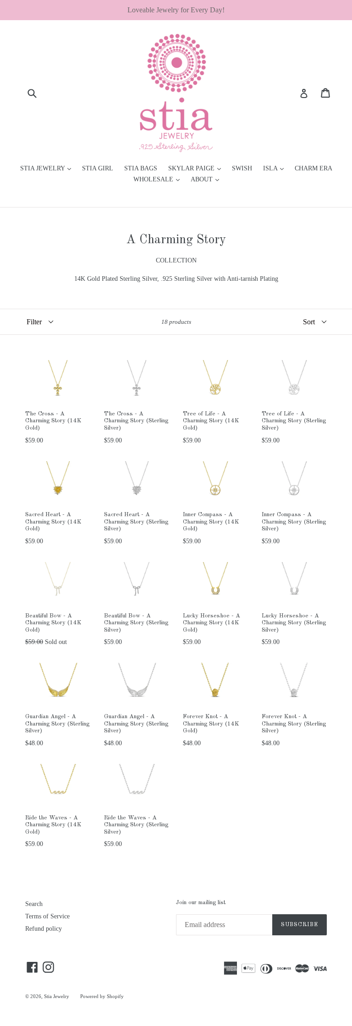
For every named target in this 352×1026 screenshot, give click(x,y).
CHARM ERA (313, 168)
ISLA (275, 168)
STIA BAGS (140, 168)
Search (34, 903)
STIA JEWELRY (48, 168)
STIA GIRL (97, 168)
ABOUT (207, 179)
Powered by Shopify (102, 996)
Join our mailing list (201, 903)
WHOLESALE (158, 179)
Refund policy (43, 928)
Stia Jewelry (56, 996)
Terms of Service (47, 916)
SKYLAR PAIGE (197, 168)
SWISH (242, 168)
